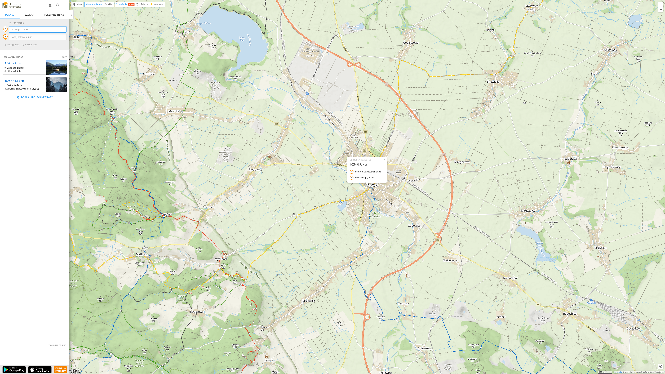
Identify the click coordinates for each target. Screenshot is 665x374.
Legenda (618, 372)
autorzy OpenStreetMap (653, 372)
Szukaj (29, 14)
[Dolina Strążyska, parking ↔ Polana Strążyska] (56, 84)
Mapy (79, 4)
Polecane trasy (54, 14)
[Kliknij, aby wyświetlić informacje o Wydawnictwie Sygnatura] (75, 371)
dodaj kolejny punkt (364, 177)
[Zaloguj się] (50, 5)
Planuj (9, 14)
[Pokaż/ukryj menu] (65, 5)
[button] (371, 185)
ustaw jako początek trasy (368, 171)
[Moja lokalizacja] (660, 366)
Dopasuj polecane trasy (37, 97)
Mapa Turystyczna (632, 372)
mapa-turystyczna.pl (12, 5)
